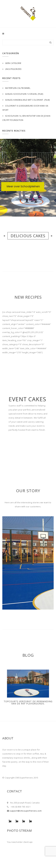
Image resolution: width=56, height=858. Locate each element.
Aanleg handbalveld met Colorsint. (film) (27, 100)
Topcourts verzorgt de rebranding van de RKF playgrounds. (28, 702)
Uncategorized (13, 69)
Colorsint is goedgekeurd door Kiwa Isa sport (25, 107)
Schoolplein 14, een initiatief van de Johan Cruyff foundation (26, 118)
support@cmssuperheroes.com (26, 810)
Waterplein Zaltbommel (17, 88)
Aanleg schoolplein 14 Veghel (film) (24, 94)
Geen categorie (13, 63)
